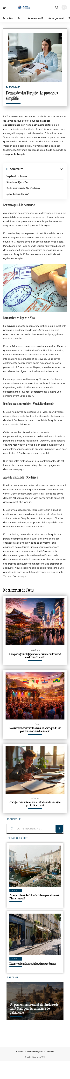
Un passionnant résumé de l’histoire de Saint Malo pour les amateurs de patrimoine (34, 1008)
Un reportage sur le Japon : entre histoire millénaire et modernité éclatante (35, 655)
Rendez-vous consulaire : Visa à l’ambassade (23, 188)
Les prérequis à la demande (17, 176)
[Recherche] (56, 7)
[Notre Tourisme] (23, 7)
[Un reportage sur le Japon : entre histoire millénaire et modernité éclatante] (35, 622)
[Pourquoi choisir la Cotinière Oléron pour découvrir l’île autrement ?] (35, 866)
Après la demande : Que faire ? (18, 194)
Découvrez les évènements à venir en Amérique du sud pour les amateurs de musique (35, 729)
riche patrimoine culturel (39, 124)
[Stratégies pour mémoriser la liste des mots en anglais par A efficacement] (35, 770)
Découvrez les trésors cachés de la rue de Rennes (32, 964)
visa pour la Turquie (14, 154)
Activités (15, 890)
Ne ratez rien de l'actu (18, 590)
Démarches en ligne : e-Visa (17, 182)
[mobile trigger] (6, 7)
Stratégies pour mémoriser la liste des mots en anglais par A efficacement (35, 803)
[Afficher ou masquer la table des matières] (43, 169)
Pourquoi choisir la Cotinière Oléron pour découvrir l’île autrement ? (34, 896)
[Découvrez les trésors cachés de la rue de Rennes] (35, 934)
